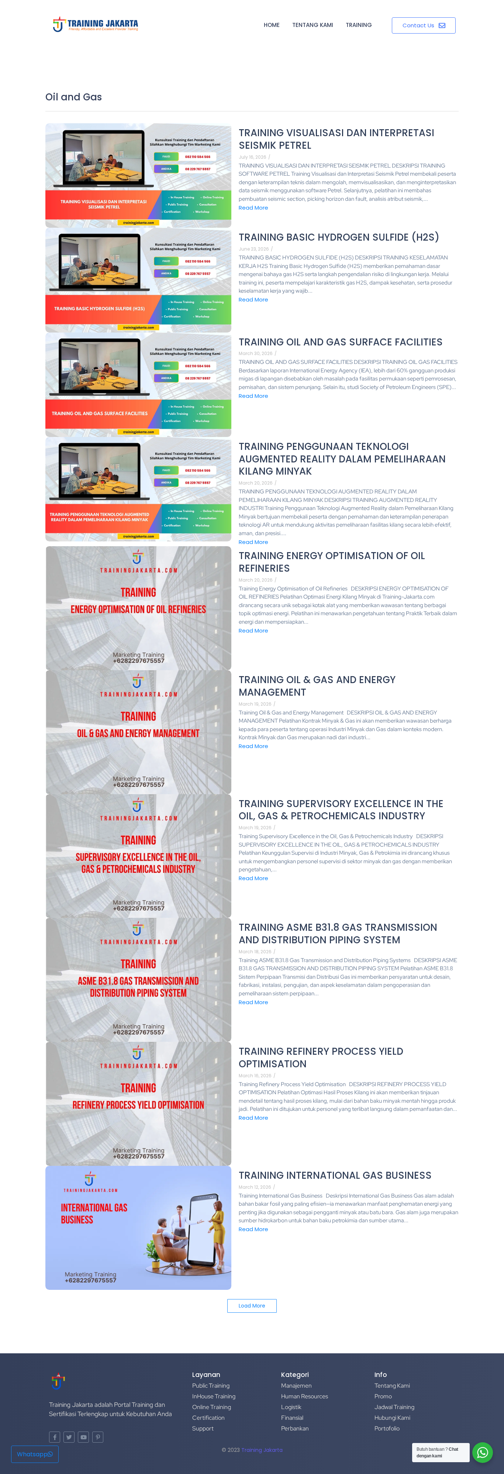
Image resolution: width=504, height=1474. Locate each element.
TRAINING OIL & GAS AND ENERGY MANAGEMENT (317, 686)
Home (272, 25)
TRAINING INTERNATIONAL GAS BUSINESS (335, 1176)
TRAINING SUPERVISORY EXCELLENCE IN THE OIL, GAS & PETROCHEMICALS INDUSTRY (341, 810)
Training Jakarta (262, 1450)
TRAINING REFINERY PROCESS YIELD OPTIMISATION (321, 1058)
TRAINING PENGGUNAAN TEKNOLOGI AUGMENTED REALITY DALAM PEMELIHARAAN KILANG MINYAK (342, 459)
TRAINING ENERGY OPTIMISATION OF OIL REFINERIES (332, 562)
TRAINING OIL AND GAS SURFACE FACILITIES (341, 342)
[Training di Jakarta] (95, 24)
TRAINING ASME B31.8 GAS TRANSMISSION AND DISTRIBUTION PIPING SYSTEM (338, 934)
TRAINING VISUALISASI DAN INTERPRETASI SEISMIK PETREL (336, 139)
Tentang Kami (312, 25)
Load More (252, 1305)
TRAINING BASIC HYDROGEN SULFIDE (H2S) (339, 237)
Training (359, 25)
